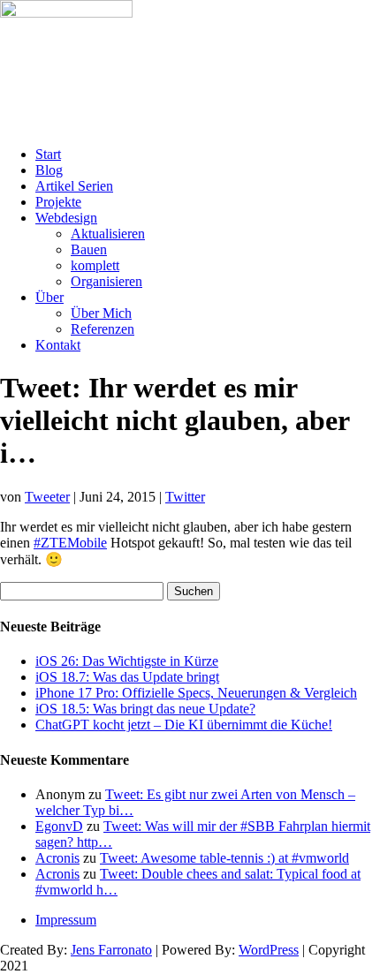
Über (49, 297)
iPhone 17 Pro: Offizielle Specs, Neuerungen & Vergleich (196, 692)
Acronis (57, 857)
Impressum (65, 919)
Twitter (185, 496)
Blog (49, 169)
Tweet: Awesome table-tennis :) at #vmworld (224, 857)
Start (48, 154)
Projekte (58, 201)
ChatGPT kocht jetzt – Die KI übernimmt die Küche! (183, 724)
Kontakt (57, 344)
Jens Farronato (111, 949)
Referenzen (102, 328)
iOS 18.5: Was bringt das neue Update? (145, 708)
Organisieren (106, 281)
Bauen (89, 249)
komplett (95, 265)
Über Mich (101, 313)
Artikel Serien (74, 185)
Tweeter (47, 496)
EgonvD (59, 826)
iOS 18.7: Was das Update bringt (127, 676)
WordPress (269, 949)
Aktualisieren (108, 233)
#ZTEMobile (70, 542)
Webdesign (66, 217)
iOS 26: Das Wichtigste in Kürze (126, 660)
